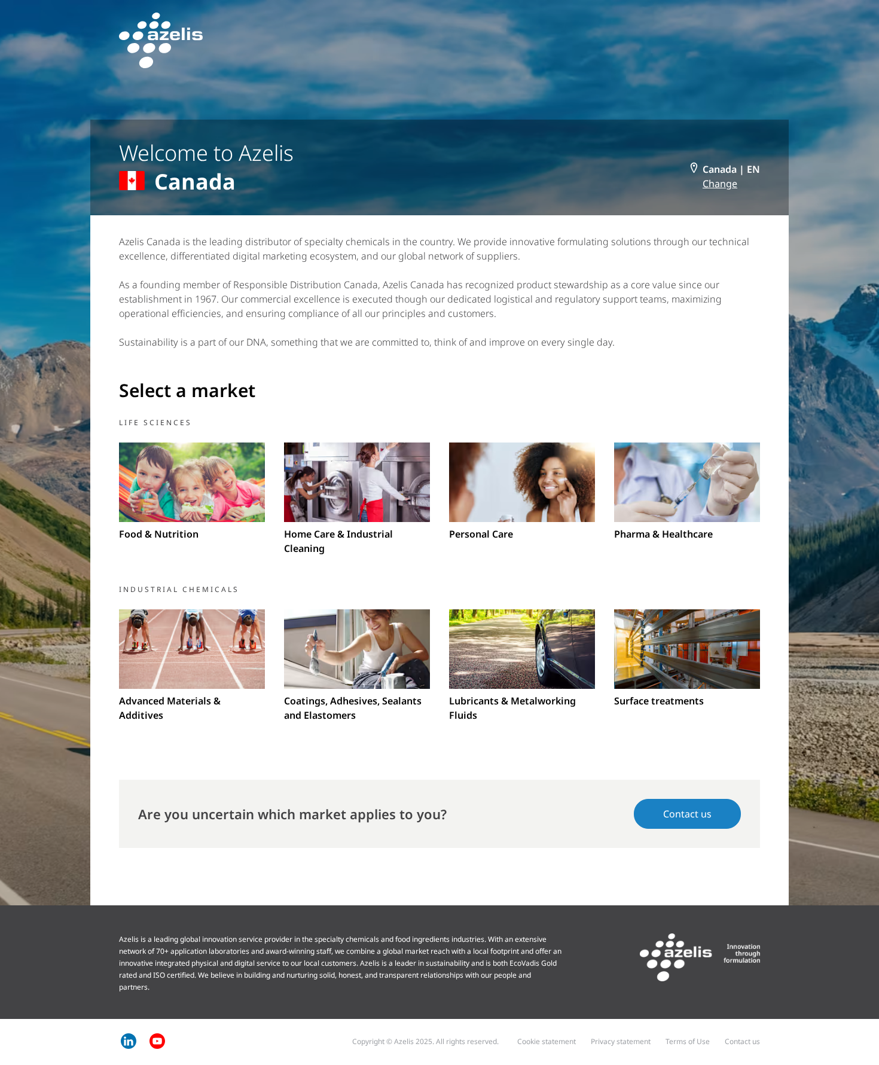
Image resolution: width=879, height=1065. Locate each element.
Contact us (687, 813)
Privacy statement (621, 1041)
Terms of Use (688, 1041)
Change (720, 183)
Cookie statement (546, 1041)
